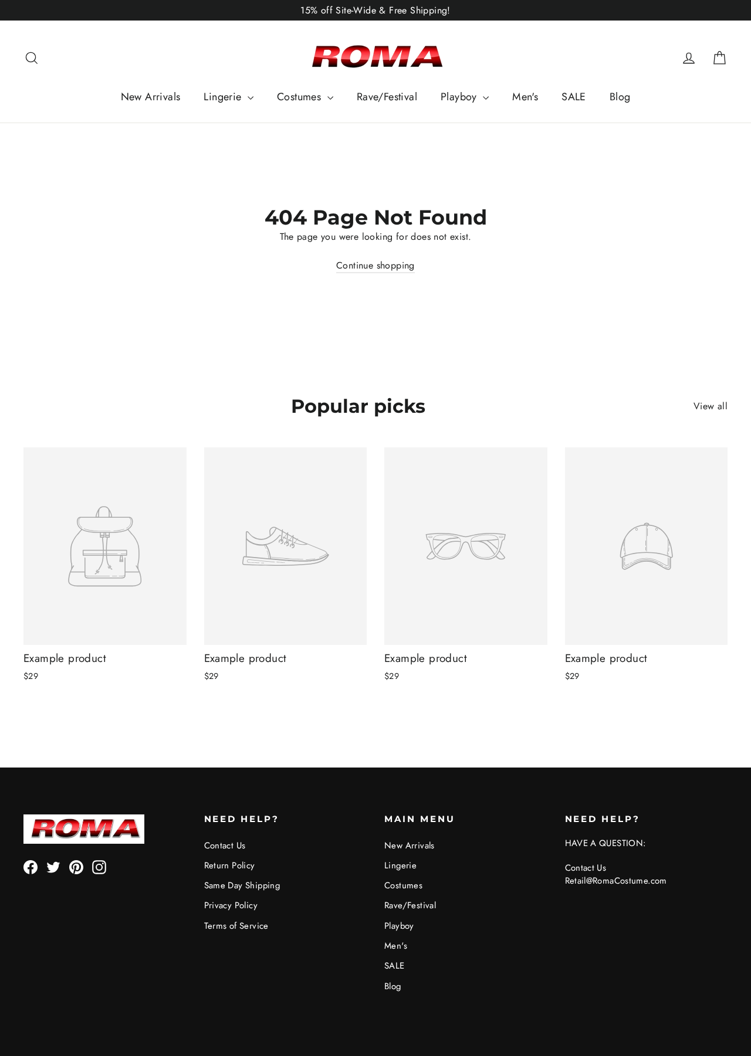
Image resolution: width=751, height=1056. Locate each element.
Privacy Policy (231, 905)
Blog (620, 96)
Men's (525, 96)
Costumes (300, 96)
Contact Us (225, 845)
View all (711, 406)
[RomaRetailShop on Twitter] (53, 867)
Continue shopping (375, 265)
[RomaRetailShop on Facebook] (30, 867)
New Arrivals (151, 96)
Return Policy (229, 865)
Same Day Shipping (242, 885)
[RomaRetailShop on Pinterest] (76, 867)
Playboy (460, 96)
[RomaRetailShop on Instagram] (99, 867)
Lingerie (224, 96)
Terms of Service (236, 925)
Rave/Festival (387, 96)
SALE (573, 96)
